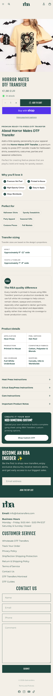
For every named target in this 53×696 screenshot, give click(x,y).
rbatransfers (30, 680)
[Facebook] (19, 691)
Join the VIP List (26, 490)
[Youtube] (29, 691)
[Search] (9, 4)
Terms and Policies (26, 686)
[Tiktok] (33, 691)
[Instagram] (24, 691)
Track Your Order (11, 546)
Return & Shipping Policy (15, 561)
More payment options (26, 117)
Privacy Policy (9, 551)
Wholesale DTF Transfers (15, 541)
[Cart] (50, 4)
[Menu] (3, 4)
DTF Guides (8, 581)
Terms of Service (11, 566)
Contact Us (8, 571)
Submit (26, 668)
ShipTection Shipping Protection (20, 556)
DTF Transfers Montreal (14, 576)
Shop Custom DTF (26, 438)
